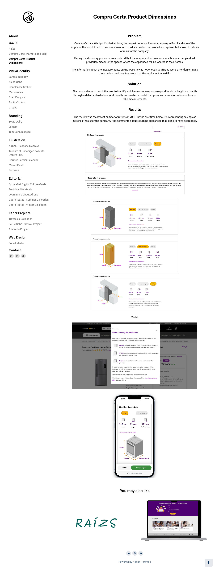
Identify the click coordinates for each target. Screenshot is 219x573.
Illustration (17, 140)
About (13, 36)
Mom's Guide (16, 165)
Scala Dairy (15, 121)
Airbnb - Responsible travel (24, 146)
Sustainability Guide (20, 189)
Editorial (15, 179)
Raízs (12, 48)
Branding (15, 116)
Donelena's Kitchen (20, 87)
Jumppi (13, 126)
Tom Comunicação (20, 132)
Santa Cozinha (17, 102)
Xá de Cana (15, 82)
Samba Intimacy (18, 77)
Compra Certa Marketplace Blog (28, 54)
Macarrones (16, 92)
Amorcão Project (19, 229)
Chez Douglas (17, 97)
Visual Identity (19, 71)
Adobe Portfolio (142, 562)
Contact (15, 250)
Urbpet (13, 107)
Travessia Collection (20, 219)
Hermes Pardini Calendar (23, 160)
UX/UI (13, 43)
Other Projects (19, 213)
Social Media (16, 243)
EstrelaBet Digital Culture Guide (27, 184)
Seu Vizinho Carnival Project (25, 224)
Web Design (17, 237)
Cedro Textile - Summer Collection (29, 199)
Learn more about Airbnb (23, 194)
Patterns (14, 170)
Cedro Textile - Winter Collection (27, 205)
